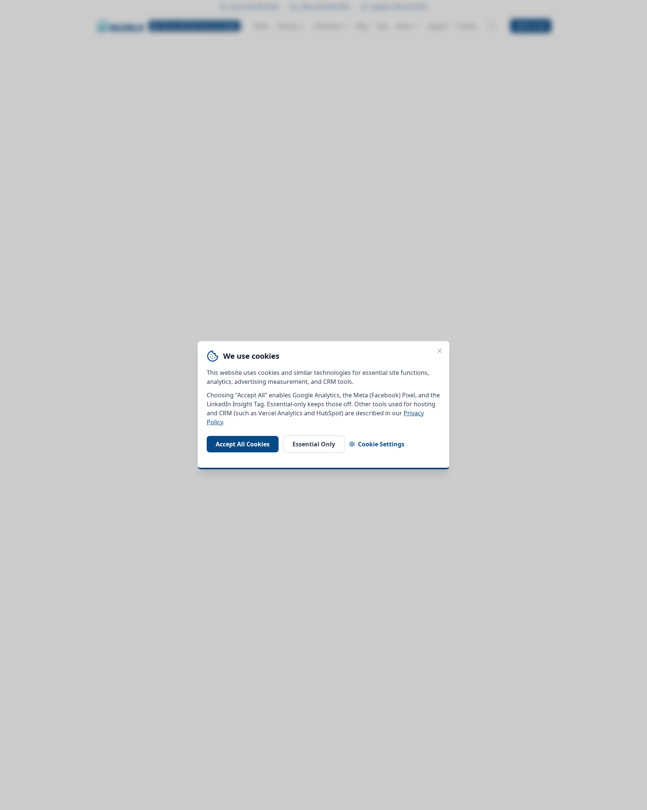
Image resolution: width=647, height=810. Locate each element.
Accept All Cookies (243, 444)
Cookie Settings (381, 444)
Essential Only (313, 444)
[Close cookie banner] (439, 351)
